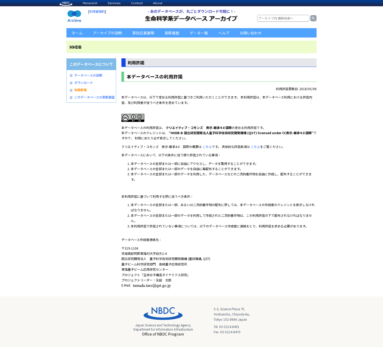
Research (90, 3)
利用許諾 (80, 90)
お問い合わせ (251, 32)
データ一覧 (199, 32)
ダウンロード (83, 82)
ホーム (77, 32)
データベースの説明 (88, 75)
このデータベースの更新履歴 (94, 97)
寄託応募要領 (143, 32)
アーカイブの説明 (107, 32)
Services (114, 3)
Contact (137, 3)
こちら (207, 146)
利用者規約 (97, 11)
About (157, 3)
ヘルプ (223, 32)
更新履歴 (172, 32)
